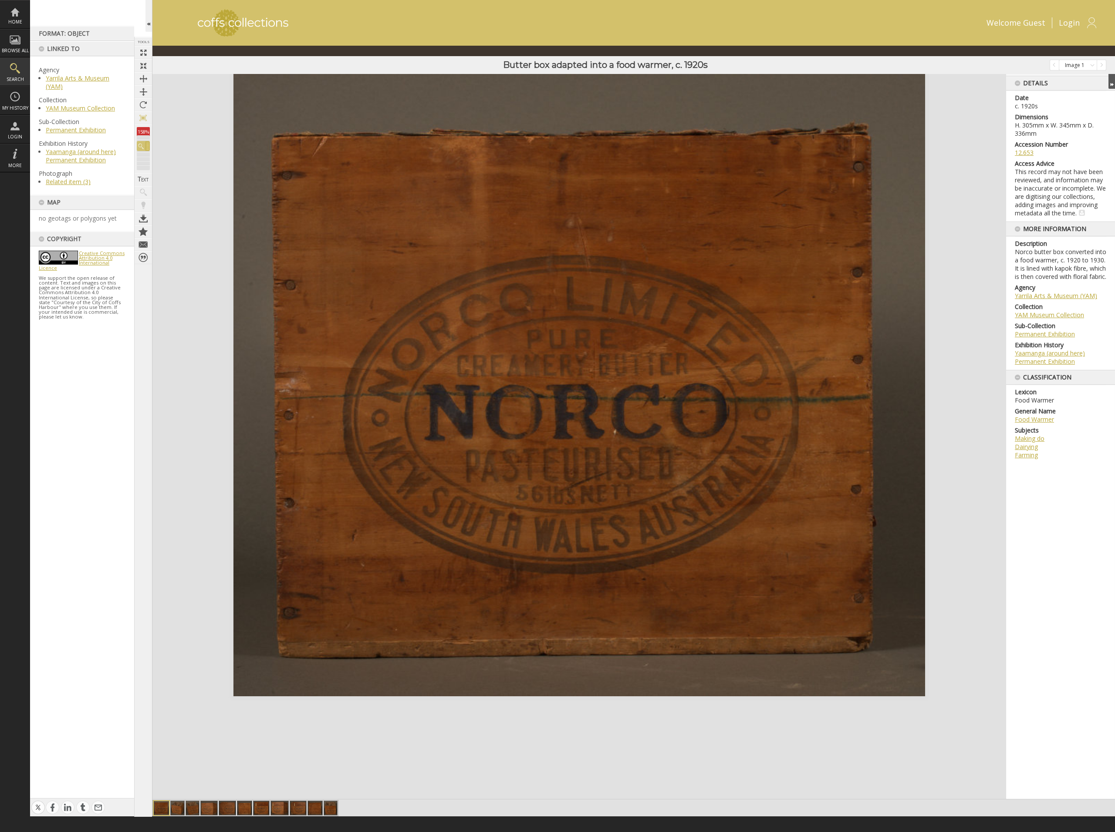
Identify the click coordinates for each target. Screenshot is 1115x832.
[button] (143, 146)
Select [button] (1092, 65)
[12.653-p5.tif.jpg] (261, 808)
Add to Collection (143, 231)
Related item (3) (68, 182)
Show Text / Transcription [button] (143, 179)
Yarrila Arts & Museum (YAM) (1056, 296)
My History (15, 108)
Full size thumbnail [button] (143, 52)
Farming (1026, 455)
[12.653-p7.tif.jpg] (298, 808)
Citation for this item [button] (143, 257)
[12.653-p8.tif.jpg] (315, 808)
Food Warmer (1034, 419)
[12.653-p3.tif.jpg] (227, 808)
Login (15, 137)
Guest (1034, 22)
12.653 (1024, 152)
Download (143, 218)
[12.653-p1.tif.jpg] (161, 808)
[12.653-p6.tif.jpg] (279, 808)
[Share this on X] (38, 803)
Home (15, 22)
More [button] (15, 165)
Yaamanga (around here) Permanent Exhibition (81, 156)
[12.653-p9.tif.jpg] (331, 808)
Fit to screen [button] (143, 65)
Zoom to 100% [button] (143, 117)
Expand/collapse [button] (1111, 81)
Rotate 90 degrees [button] (143, 104)
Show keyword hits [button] (143, 192)
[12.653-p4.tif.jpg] (244, 808)
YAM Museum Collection (80, 108)
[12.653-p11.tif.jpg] (192, 808)
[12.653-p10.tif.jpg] (177, 808)
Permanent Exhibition (76, 130)
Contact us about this (143, 244)
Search (15, 79)
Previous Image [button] (1054, 65)
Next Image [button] (1101, 65)
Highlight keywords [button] (143, 205)
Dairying (1026, 447)
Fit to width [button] (143, 78)
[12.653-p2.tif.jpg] (209, 808)
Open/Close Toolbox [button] (148, 16)
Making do (1029, 438)
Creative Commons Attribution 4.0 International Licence (82, 260)
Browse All (15, 50)
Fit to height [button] (143, 91)
